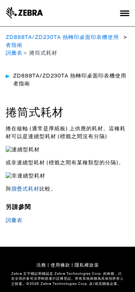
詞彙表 (14, 53)
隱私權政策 (87, 265)
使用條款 (60, 265)
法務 (41, 265)
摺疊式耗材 (25, 189)
